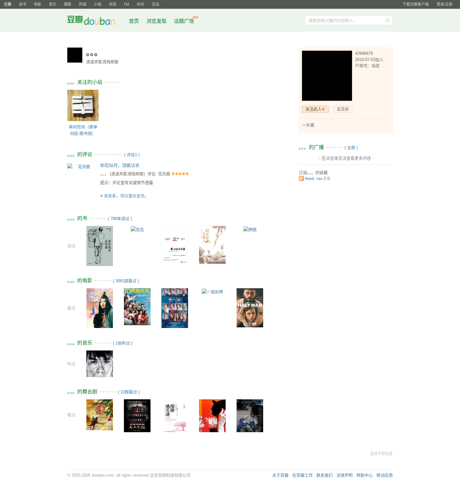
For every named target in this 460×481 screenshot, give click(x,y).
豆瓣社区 (96, 21)
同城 (82, 4)
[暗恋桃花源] (174, 419)
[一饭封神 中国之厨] (212, 291)
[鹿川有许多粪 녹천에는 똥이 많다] (174, 245)
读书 (22, 4)
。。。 (104, 173)
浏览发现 (157, 21)
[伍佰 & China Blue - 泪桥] (99, 363)
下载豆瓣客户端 (415, 4)
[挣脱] (250, 229)
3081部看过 (125, 281)
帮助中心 (364, 475)
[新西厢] (250, 419)
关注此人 (313, 109)
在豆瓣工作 (302, 475)
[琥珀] (212, 417)
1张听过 (122, 343)
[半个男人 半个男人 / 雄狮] (250, 307)
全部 (351, 147)
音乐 (52, 4)
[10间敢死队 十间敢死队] (137, 306)
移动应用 (384, 475)
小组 (97, 4)
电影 (37, 4)
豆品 (155, 4)
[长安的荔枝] (99, 414)
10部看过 (128, 392)
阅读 (112, 4)
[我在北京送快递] (99, 245)
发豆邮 (343, 109)
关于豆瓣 (280, 475)
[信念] (137, 229)
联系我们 (324, 475)
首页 (134, 21)
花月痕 (164, 173)
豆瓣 (7, 4)
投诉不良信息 (381, 454)
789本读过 (119, 218)
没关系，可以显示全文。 (126, 195)
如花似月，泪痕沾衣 (120, 165)
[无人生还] (137, 419)
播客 (67, 4)
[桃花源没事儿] (212, 244)
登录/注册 (444, 4)
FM (126, 4)
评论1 (132, 154)
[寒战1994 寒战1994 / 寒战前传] (174, 307)
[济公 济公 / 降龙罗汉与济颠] (99, 307)
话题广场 (184, 21)
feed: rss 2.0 (317, 178)
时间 (140, 4)
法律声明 (344, 475)
